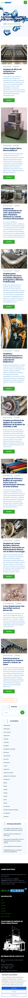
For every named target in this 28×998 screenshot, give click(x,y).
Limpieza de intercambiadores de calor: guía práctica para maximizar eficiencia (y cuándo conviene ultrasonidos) (13, 213)
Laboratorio (6, 769)
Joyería (5, 765)
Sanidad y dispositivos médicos (11, 809)
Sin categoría (7, 813)
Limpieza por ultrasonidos (10, 776)
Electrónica (6, 752)
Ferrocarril (6, 759)
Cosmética (6, 742)
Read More (8, 100)
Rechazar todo (14, 995)
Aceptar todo (14, 988)
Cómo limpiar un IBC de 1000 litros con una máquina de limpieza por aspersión (13, 829)
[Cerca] (26, 974)
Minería (5, 782)
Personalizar (14, 991)
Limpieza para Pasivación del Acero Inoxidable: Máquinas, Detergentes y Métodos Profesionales (13, 277)
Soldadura (6, 816)
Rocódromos (7, 806)
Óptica (5, 799)
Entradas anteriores (9, 700)
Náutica (5, 789)
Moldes (5, 786)
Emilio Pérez (16, 66)
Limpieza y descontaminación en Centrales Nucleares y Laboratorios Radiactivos (12, 358)
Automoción (6, 735)
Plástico (5, 803)
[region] (14, 985)
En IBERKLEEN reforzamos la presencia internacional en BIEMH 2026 (13, 850)
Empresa (3, 902)
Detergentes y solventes (9, 749)
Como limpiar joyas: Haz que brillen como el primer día (13, 608)
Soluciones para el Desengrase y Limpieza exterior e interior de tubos (13, 661)
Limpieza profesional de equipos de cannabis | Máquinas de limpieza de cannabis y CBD (14, 423)
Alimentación (7, 728)
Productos (3, 905)
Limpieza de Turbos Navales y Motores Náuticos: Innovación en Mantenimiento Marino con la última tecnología (14, 547)
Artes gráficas (7, 732)
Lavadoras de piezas (8, 772)
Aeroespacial (7, 725)
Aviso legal (3, 911)
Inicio (2, 900)
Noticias (5, 792)
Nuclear (5, 796)
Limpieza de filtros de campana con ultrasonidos (12, 71)
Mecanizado (6, 779)
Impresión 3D (7, 762)
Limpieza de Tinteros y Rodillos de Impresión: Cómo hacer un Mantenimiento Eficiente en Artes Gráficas (14, 482)
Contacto (3, 908)
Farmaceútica (7, 755)
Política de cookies (18, 984)
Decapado (6, 745)
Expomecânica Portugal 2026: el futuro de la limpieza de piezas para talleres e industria (14, 841)
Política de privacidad (6, 913)
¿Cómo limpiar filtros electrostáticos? (12, 149)
